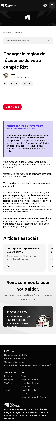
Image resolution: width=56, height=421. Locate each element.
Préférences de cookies (15, 358)
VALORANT (7, 32)
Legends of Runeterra (31, 383)
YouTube (8, 383)
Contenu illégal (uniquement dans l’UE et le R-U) (27, 365)
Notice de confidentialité (15, 355)
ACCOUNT (19, 32)
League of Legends (30, 379)
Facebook (8, 376)
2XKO (23, 376)
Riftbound (25, 386)
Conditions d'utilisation (14, 362)
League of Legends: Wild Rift (34, 397)
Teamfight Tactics (29, 390)
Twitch (7, 390)
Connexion (12, 106)
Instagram (8, 379)
